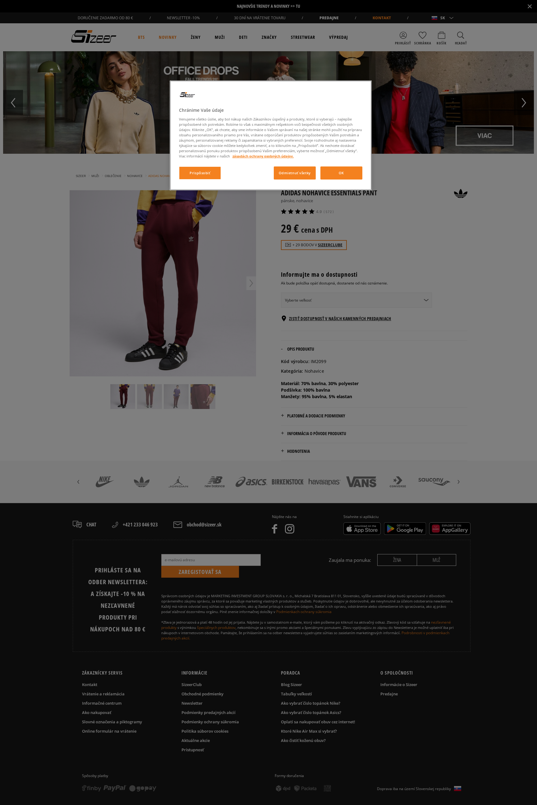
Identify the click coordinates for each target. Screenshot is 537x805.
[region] (271, 135)
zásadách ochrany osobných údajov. (263, 156)
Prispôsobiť (200, 173)
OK (341, 173)
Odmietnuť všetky (295, 173)
